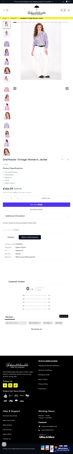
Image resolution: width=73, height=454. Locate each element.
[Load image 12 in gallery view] (6, 125)
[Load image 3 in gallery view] (6, 43)
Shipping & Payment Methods (48, 365)
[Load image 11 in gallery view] (6, 115)
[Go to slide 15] (67, 22)
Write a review (63, 316)
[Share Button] (68, 159)
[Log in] (69, 10)
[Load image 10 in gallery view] (6, 106)
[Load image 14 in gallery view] (6, 143)
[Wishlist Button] (62, 159)
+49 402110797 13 (47, 430)
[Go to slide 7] (37, 22)
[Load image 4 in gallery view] (6, 52)
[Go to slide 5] (29, 22)
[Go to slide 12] (55, 22)
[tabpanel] (36, 335)
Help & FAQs (7, 434)
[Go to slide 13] (59, 22)
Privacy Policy (43, 384)
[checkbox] (58, 323)
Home (5, 18)
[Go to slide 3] (22, 22)
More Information (29, 237)
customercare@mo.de (49, 426)
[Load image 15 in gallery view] (6, 152)
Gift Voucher (7, 429)
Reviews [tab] (10, 317)
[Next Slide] (14, 88)
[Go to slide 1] (14, 22)
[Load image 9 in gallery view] (6, 97)
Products (13, 18)
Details (11, 237)
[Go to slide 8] (40, 22)
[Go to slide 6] (33, 22)
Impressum (42, 389)
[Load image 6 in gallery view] (6, 70)
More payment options (36, 209)
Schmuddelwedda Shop (15, 449)
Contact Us (7, 439)
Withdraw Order (44, 375)
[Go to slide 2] (18, 22)
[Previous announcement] (4, 1)
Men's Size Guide (9, 420)
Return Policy (43, 379)
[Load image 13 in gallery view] (6, 134)
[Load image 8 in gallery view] (6, 88)
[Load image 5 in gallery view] (6, 61)
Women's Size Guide (10, 416)
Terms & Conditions (45, 370)
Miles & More (7, 425)
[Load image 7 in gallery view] (6, 79)
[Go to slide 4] (26, 22)
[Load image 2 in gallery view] (6, 34)
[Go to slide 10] (48, 22)
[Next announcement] (63, 1)
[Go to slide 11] (52, 22)
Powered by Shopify (29, 449)
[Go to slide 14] (63, 22)
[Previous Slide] (67, 88)
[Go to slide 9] (44, 22)
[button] (4, 10)
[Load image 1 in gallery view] (6, 25)
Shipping (15, 192)
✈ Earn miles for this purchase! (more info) (19, 223)
